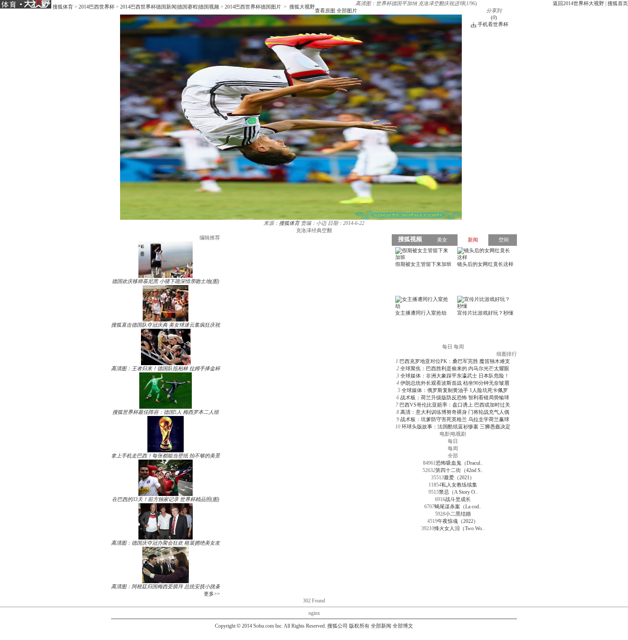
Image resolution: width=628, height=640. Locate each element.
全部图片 (347, 11)
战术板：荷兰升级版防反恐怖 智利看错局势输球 (454, 398)
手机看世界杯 (493, 24)
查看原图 (325, 11)
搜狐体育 (63, 7)
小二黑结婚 (458, 514)
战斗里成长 (458, 499)
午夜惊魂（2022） (457, 521)
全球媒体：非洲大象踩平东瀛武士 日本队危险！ (454, 376)
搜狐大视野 (302, 7)
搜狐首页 (617, 3)
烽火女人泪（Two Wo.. (459, 528)
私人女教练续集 (459, 485)
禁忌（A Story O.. (458, 492)
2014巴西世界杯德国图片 (253, 7)
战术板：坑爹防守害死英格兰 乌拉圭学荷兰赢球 (454, 419)
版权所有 (359, 626)
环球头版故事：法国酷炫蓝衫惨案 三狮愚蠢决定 (456, 427)
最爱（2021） (459, 478)
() (494, 18)
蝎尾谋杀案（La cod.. (457, 507)
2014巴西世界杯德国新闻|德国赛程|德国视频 (169, 7)
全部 (453, 456)
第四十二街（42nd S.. (459, 470)
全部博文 (403, 626)
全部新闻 (381, 626)
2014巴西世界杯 (96, 7)
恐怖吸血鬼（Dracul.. (459, 463)
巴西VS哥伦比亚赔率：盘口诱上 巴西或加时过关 (454, 405)
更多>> (212, 594)
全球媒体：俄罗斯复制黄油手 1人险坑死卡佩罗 (455, 390)
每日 (453, 441)
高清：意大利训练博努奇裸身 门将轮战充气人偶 (454, 412)
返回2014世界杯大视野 (578, 3)
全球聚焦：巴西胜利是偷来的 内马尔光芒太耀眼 (454, 369)
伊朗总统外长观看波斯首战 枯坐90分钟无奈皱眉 (454, 383)
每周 (453, 448)
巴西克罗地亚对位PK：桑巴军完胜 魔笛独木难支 (454, 361)
